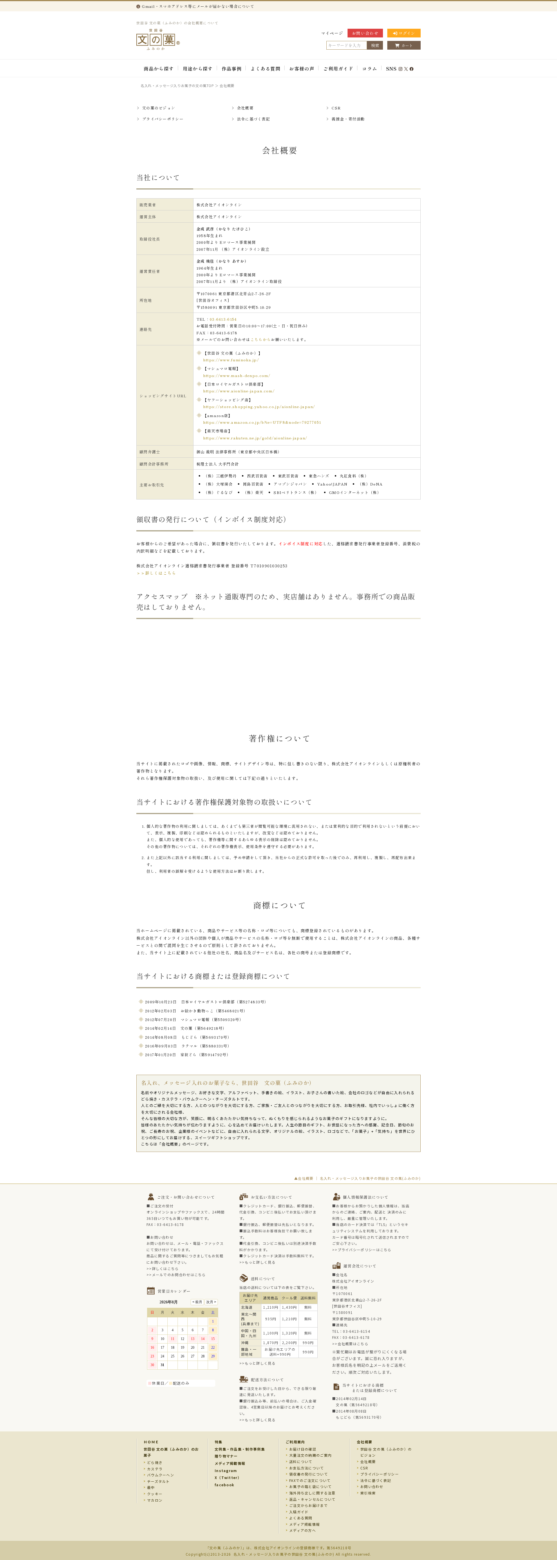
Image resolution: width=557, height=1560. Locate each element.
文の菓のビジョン (158, 108)
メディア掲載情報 (230, 1463)
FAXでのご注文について (310, 1480)
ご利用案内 (295, 1441)
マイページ (332, 33)
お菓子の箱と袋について (310, 1486)
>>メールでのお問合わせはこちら (176, 1274)
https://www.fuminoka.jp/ (231, 360)
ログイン (407, 33)
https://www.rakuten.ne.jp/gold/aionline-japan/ (255, 438)
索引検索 (368, 1492)
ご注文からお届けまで (308, 1505)
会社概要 (245, 108)
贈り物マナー (226, 1455)
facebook (224, 1484)
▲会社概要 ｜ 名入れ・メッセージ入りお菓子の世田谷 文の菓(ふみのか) (357, 1178)
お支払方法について (306, 1467)
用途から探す (198, 68)
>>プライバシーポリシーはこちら (362, 1249)
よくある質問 (265, 68)
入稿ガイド (299, 1511)
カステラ (154, 1468)
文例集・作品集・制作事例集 (240, 1449)
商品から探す (159, 68)
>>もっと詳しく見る (257, 1262)
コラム (369, 68)
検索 (375, 45)
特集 (219, 1441)
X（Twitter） (228, 1477)
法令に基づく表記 (253, 119)
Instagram (226, 1470)
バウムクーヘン (160, 1474)
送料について (300, 1461)
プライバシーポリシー (163, 119)
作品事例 (232, 68)
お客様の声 (301, 68)
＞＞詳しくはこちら (156, 573)
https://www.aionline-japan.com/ (239, 391)
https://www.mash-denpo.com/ (236, 375)
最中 (151, 1487)
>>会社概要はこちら (350, 1343)
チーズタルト (158, 1481)
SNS (391, 68)
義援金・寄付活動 (348, 119)
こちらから (260, 339)
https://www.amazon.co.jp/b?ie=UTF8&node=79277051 (262, 422)
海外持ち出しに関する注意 (312, 1492)
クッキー (154, 1493)
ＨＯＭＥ (151, 1441)
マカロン (154, 1500)
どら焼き (154, 1462)
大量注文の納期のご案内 (310, 1455)
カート (407, 45)
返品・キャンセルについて (312, 1499)
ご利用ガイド (338, 68)
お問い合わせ (365, 33)
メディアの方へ (302, 1530)
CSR (336, 108)
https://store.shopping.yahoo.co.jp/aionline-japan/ (259, 406)
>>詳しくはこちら (163, 1268)
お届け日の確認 (302, 1449)
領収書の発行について (308, 1473)
